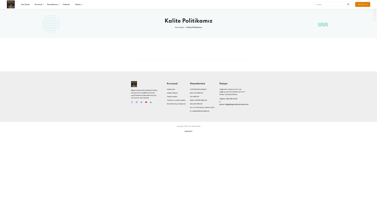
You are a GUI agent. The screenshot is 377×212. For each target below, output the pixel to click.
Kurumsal (38, 4)
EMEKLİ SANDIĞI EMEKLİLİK (198, 100)
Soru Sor (361, 4)
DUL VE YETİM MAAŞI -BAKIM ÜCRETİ (202, 107)
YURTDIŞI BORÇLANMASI (198, 89)
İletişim (78, 4)
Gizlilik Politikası (172, 93)
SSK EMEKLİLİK (194, 96)
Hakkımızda (171, 89)
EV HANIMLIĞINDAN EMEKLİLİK (199, 111)
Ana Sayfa (25, 4)
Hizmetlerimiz (52, 4)
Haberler (66, 4)
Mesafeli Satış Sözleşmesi (176, 104)
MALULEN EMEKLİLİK (196, 104)
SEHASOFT (188, 131)
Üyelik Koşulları (172, 96)
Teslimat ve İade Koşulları (176, 100)
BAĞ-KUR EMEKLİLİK (196, 93)
